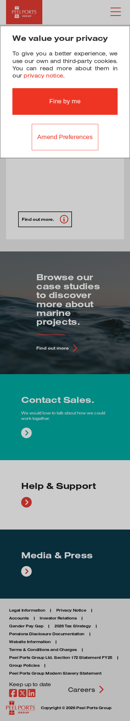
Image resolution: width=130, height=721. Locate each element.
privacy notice (43, 75)
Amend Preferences (65, 137)
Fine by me (64, 101)
